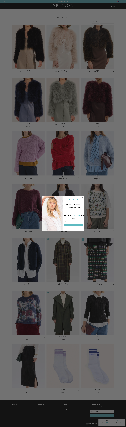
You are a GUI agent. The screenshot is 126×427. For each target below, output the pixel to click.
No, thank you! (74, 228)
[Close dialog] (83, 198)
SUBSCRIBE (74, 225)
